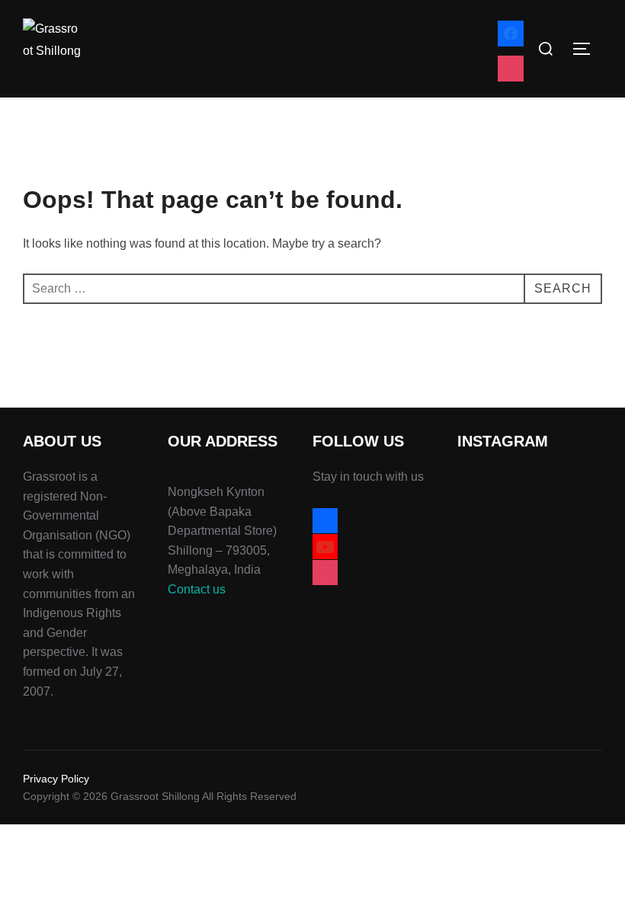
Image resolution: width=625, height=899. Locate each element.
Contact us (197, 589)
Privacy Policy (56, 779)
